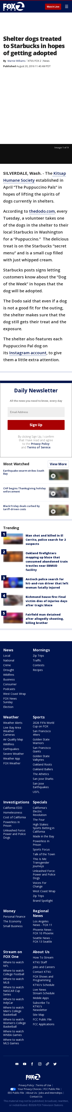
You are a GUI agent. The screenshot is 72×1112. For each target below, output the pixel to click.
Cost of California (14, 817)
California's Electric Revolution (40, 811)
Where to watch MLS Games (13, 1041)
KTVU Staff (40, 962)
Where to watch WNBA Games (13, 1033)
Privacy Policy (40, 444)
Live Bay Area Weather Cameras (12, 731)
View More (58, 464)
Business (9, 679)
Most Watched (16, 463)
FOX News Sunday (10, 700)
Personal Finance (14, 916)
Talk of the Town (44, 854)
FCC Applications (43, 1024)
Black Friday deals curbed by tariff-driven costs (21, 507)
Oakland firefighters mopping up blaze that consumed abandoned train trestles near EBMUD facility (47, 561)
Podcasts (9, 689)
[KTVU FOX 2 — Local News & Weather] (14, 6)
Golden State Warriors (41, 741)
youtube (24, 1064)
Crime (7, 665)
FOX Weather (11, 763)
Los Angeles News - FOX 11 (42, 923)
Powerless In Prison (11, 823)
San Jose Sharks (43, 779)
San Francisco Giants (42, 749)
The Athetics (41, 774)
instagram (40, 1064)
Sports (39, 717)
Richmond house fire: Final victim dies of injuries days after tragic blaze (46, 601)
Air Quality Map (13, 739)
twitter (55, 1064)
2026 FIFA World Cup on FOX (43, 724)
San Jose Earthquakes (41, 785)
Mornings (41, 650)
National (8, 660)
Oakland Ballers (43, 769)
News (46, 61)
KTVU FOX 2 (34, 61)
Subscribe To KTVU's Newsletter (41, 1006)
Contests (38, 665)
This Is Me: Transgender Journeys (41, 862)
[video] (59, 474)
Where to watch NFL (13, 964)
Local (6, 655)
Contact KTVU (42, 972)
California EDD (12, 808)
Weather (11, 717)
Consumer (10, 684)
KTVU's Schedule (43, 985)
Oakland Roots (42, 764)
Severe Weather (13, 754)
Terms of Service (38, 447)
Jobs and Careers (44, 967)
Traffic (37, 660)
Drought (8, 670)
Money (9, 910)
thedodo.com (42, 211)
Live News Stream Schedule (44, 991)
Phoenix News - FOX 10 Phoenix (43, 931)
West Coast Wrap (14, 694)
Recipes (38, 670)
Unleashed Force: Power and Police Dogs (14, 833)
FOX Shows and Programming (43, 978)
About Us (41, 951)
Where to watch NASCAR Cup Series (13, 990)
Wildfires (8, 675)
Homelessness (12, 812)
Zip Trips (38, 655)
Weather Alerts (12, 723)
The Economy (12, 921)
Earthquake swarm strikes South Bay (23, 472)
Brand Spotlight (43, 901)
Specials (40, 802)
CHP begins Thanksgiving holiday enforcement (24, 489)
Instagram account (27, 352)
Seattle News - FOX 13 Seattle (42, 939)
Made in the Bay (43, 836)
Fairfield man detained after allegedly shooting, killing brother (45, 619)
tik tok (47, 1064)
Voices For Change (39, 884)
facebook (32, 1064)
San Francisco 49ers (42, 733)
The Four (39, 819)
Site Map (38, 1014)
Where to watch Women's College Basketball (14, 1022)
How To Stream (43, 957)
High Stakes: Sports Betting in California (43, 827)
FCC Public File (42, 1019)
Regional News (41, 913)
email (17, 1064)
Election (8, 707)
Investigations (16, 802)
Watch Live (53, 6)
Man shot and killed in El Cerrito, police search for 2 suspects (46, 540)
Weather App (11, 758)
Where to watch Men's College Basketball (13, 1011)
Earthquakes (11, 749)
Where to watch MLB (13, 980)
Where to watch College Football (13, 972)
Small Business (13, 926)
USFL (36, 792)
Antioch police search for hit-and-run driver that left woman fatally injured (47, 583)
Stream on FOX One (12, 954)
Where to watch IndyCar (13, 1001)
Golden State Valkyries (41, 758)
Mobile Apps (41, 998)
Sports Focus (41, 849)
